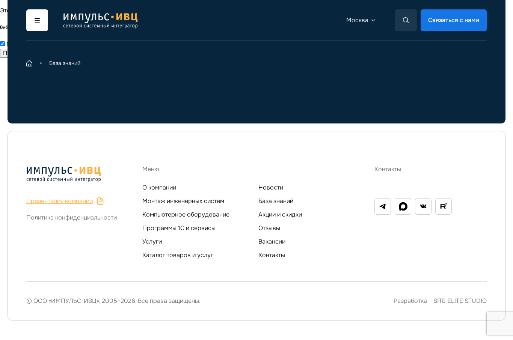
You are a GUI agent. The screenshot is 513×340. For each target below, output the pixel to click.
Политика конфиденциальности (71, 217)
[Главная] (29, 63)
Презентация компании (59, 201)
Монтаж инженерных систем (183, 201)
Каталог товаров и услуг (177, 255)
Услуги (152, 241)
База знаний (275, 201)
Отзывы (269, 228)
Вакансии (271, 241)
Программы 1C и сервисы (179, 228)
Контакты (271, 255)
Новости (270, 187)
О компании (159, 187)
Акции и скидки (280, 214)
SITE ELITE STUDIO (460, 301)
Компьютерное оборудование (185, 214)
